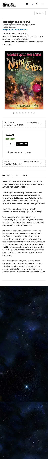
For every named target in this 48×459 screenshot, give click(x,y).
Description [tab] (7, 175)
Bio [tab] (17, 175)
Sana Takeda (21, 29)
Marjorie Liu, (8, 29)
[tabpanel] (24, 230)
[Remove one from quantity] (7, 144)
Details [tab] (25, 175)
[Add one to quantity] (13, 144)
